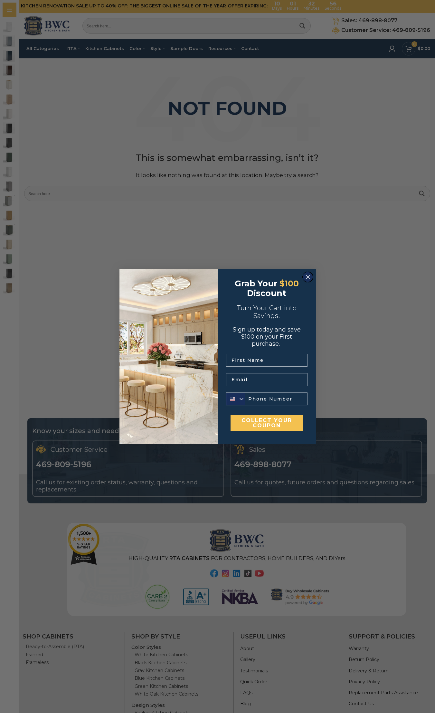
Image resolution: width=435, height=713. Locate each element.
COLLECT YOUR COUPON (266, 423)
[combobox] (235, 399)
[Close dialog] (308, 277)
